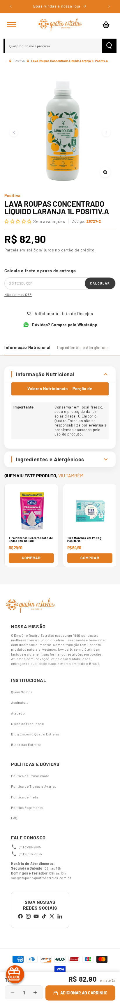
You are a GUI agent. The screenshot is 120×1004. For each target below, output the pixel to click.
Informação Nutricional (27, 347)
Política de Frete (24, 797)
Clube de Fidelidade (27, 723)
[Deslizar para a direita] (106, 132)
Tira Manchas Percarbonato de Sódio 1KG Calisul (31, 539)
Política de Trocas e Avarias (34, 786)
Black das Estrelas (26, 744)
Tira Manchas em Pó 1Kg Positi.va (84, 539)
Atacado (18, 713)
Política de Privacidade (30, 776)
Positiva (19, 60)
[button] (11, 24)
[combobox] (53, 46)
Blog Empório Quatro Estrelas (35, 734)
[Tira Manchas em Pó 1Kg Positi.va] (89, 510)
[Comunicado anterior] (10, 6)
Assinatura (20, 702)
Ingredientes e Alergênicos (83, 347)
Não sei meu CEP (18, 294)
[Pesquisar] (109, 46)
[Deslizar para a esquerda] (14, 132)
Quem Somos (22, 692)
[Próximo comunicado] (109, 6)
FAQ (14, 818)
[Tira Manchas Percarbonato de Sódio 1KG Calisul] (31, 510)
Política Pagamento (27, 807)
